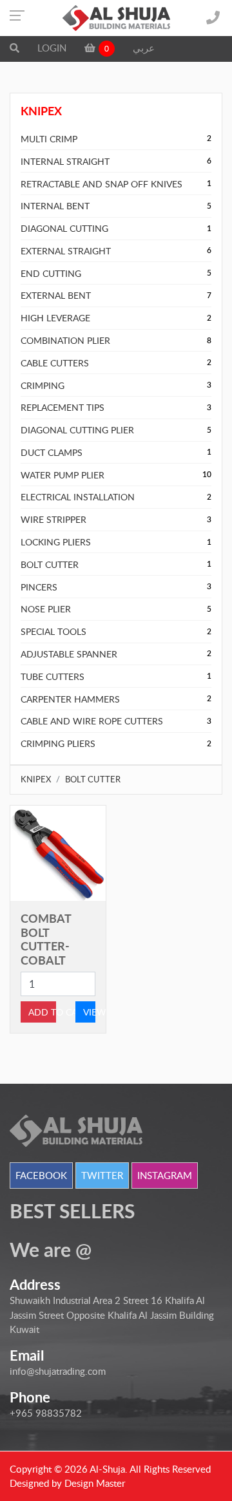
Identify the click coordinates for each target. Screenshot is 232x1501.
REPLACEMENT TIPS (62, 407)
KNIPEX (36, 779)
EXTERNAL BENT (56, 295)
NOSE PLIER (46, 609)
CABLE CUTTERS (55, 363)
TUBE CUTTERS (52, 676)
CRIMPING (42, 385)
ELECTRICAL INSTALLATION (78, 497)
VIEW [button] (89, 1012)
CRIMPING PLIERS (58, 743)
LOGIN (51, 47)
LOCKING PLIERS (56, 542)
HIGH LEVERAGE (55, 318)
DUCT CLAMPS (51, 452)
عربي (144, 47)
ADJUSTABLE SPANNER (69, 654)
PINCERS (39, 587)
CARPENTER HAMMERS (70, 699)
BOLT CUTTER (50, 564)
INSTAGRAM (164, 1175)
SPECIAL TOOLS (53, 631)
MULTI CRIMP (49, 139)
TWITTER (102, 1175)
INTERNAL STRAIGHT (65, 161)
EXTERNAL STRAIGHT (66, 251)
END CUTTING (51, 273)
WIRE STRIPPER (53, 519)
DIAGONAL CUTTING (64, 228)
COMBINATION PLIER (65, 340)
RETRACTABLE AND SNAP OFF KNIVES (101, 184)
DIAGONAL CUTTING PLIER (77, 430)
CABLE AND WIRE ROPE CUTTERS (92, 721)
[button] (14, 47)
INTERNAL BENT (55, 206)
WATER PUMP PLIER (62, 475)
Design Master (94, 1483)
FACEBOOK (41, 1175)
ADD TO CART (42, 1012)
